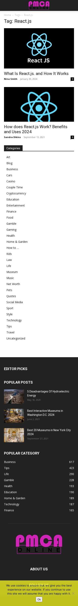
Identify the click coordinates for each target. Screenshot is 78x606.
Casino (10, 181)
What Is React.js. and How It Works (36, 73)
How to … (12, 248)
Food (9, 217)
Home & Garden (17, 242)
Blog (9, 163)
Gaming (11, 229)
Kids (9, 254)
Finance (11, 211)
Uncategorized (15, 338)
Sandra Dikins (12, 137)
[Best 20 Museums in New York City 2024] (14, 435)
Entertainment (15, 205)
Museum (12, 272)
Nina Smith (10, 78)
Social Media (14, 302)
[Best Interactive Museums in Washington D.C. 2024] (14, 416)
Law (9, 260)
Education (12, 199)
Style (9, 314)
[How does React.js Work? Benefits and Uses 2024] (39, 104)
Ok (39, 599)
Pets (9, 290)
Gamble (11, 223)
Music (10, 278)
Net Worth (13, 284)
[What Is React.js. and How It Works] (39, 48)
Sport (9, 308)
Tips (9, 326)
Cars (9, 175)
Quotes (11, 296)
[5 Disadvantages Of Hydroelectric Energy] (14, 396)
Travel (10, 332)
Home (7, 15)
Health (10, 236)
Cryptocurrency (16, 193)
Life (8, 266)
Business (12, 169)
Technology (14, 320)
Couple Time (14, 187)
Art (8, 157)
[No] (73, 593)
